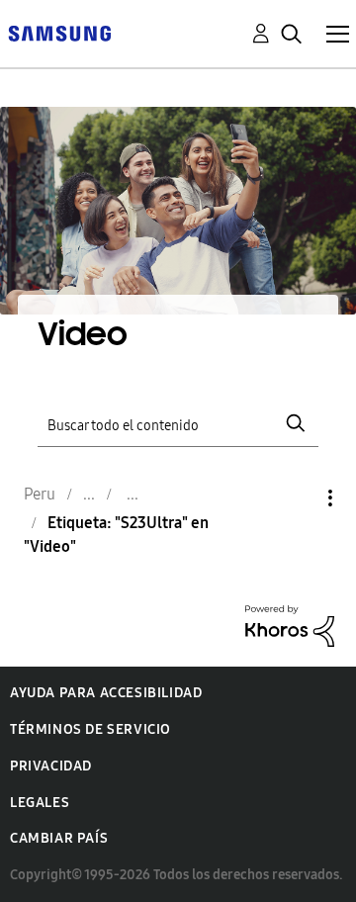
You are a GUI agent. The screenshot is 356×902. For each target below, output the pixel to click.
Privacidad (51, 766)
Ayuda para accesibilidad (106, 692)
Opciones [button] (296, 498)
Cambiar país (59, 838)
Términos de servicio (90, 729)
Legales (39, 802)
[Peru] (59, 32)
